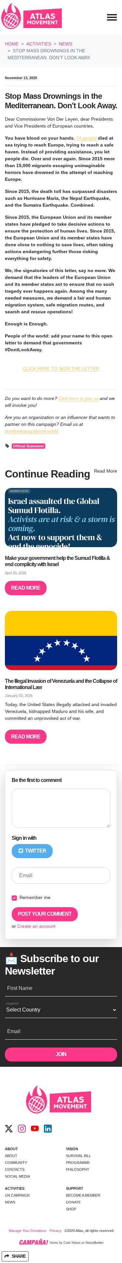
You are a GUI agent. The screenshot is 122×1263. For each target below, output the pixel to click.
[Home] (31, 17)
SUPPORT (74, 1188)
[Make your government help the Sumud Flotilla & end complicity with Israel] (61, 517)
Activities (38, 43)
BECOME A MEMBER (83, 1195)
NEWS (10, 1202)
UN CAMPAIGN (17, 1195)
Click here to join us (78, 398)
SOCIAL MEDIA (17, 1176)
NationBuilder (94, 1242)
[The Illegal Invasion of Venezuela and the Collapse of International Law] (61, 640)
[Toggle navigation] (112, 17)
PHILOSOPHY (77, 1169)
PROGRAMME (78, 1163)
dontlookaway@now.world (31, 431)
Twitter (35, 851)
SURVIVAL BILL (78, 1156)
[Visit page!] (9, 1129)
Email (26, 875)
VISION (72, 1149)
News (65, 43)
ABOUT (11, 1149)
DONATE (73, 1202)
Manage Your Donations (28, 1231)
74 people (86, 138)
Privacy (55, 1231)
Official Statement (28, 446)
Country (12, 1003)
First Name (20, 988)
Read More (105, 471)
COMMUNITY (16, 1163)
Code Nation (71, 1242)
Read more (25, 588)
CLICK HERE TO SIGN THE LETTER (61, 368)
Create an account (36, 926)
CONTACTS (14, 1169)
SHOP (71, 1209)
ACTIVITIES (14, 1188)
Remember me (35, 897)
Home (12, 43)
